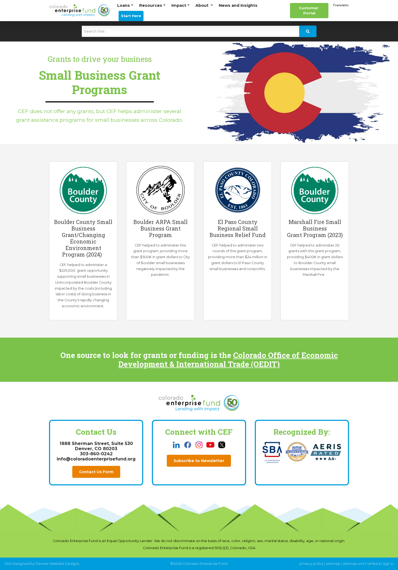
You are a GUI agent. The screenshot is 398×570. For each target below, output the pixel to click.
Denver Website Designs (57, 564)
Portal (309, 10)
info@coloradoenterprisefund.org (96, 459)
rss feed (373, 564)
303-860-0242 (96, 453)
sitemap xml (353, 564)
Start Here (131, 16)
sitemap (333, 564)
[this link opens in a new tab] (176, 444)
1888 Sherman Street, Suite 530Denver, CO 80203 (96, 446)
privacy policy (311, 564)
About (202, 5)
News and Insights (238, 5)
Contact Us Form (96, 472)
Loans (123, 5)
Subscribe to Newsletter (199, 461)
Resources (150, 5)
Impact (178, 5)
